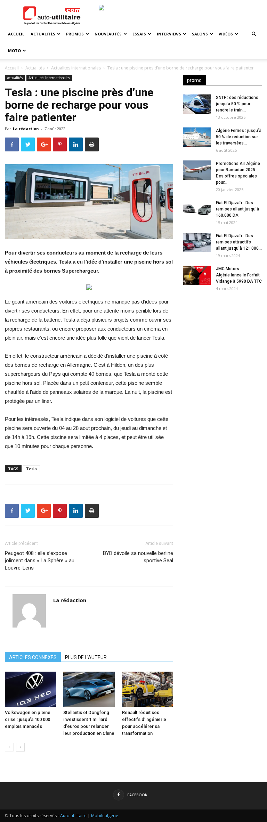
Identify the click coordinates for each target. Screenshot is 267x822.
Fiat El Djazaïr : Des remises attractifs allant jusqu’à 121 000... (239, 242)
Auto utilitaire (73, 816)
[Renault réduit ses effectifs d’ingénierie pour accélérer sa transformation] (147, 689)
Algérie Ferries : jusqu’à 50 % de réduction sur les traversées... (238, 137)
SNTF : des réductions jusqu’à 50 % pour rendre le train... (237, 104)
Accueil (16, 33)
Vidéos (226, 33)
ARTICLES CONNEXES (33, 657)
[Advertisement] (222, 341)
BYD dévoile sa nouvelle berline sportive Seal (138, 557)
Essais (139, 33)
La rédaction (26, 128)
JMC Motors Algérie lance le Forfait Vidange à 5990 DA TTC (239, 275)
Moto (14, 50)
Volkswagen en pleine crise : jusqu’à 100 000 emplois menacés (27, 719)
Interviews (169, 33)
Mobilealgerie (104, 816)
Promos (75, 33)
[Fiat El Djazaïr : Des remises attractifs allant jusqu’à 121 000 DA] (197, 242)
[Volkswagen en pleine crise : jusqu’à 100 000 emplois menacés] (30, 689)
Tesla (31, 468)
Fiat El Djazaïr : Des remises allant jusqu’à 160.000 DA (237, 209)
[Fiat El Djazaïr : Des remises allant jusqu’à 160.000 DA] (197, 209)
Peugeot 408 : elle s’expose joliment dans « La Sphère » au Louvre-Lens (39, 560)
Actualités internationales (76, 68)
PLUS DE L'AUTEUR (86, 657)
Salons (200, 33)
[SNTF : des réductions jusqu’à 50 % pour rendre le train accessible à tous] (197, 104)
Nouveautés (108, 33)
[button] (253, 34)
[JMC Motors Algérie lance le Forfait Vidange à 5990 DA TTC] (197, 275)
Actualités (43, 33)
